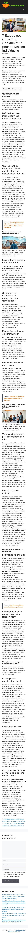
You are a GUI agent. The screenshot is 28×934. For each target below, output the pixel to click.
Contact (10, 931)
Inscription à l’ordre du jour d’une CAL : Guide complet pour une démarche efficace (13, 909)
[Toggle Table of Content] (18, 89)
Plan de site (16, 931)
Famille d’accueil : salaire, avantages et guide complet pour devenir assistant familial (14, 915)
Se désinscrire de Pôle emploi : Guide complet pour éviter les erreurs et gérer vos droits (14, 903)
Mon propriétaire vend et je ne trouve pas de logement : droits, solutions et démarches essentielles (13, 896)
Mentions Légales (20, 930)
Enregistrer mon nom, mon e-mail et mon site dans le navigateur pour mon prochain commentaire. (14, 874)
